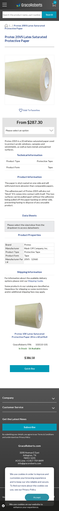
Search (49, 14)
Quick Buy (29, 368)
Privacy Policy (24, 437)
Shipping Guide (35, 281)
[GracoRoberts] (29, 4)
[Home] (6, 25)
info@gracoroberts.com (29, 463)
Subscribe (29, 427)
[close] (3, 506)
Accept (37, 497)
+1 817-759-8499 (35, 460)
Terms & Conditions (46, 434)
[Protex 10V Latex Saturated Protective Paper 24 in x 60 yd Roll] (29, 315)
